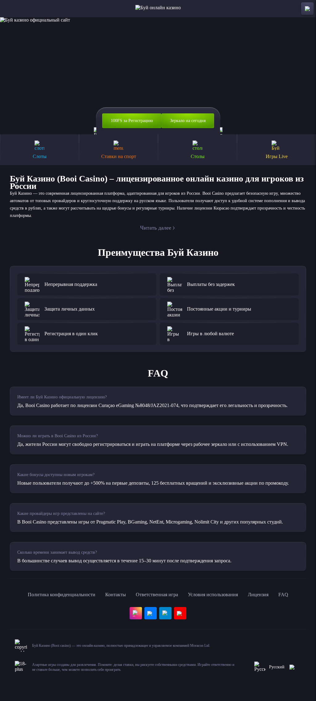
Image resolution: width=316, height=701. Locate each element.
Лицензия (258, 594)
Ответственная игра (157, 594)
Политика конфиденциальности (61, 594)
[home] (158, 8)
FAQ (283, 594)
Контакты (115, 594)
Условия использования (213, 594)
